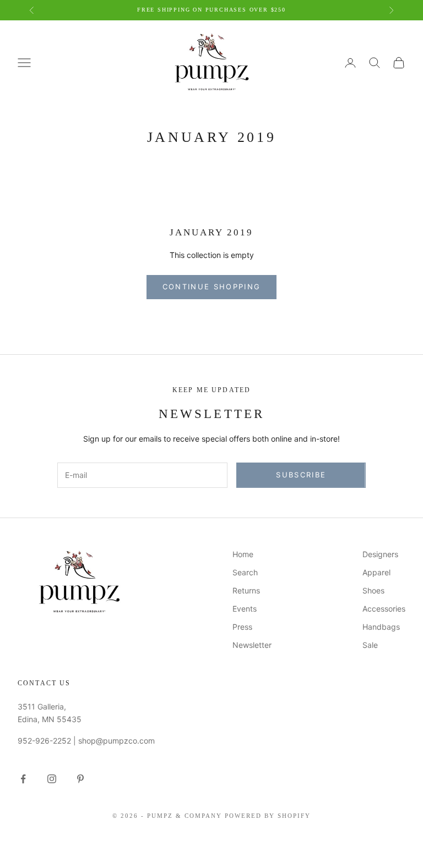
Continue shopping (211, 286)
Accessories (383, 608)
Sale (370, 645)
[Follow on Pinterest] (80, 778)
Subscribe (301, 474)
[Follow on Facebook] (23, 778)
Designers (380, 554)
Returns (246, 590)
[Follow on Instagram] (51, 778)
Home (242, 554)
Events (244, 608)
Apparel (376, 572)
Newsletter (252, 645)
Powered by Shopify (268, 815)
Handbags (381, 626)
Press (242, 626)
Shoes (373, 590)
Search (245, 572)
